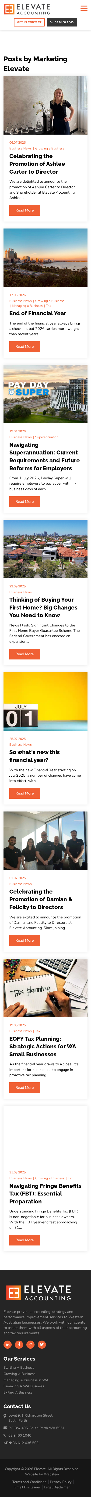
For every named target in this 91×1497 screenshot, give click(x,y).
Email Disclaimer (27, 1487)
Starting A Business (19, 1367)
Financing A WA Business (24, 1386)
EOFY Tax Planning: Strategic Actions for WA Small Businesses (42, 1046)
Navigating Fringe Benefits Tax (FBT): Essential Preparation (45, 1193)
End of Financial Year (37, 313)
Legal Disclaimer (57, 1487)
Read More (24, 210)
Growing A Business (19, 1373)
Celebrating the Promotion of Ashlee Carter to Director (37, 164)
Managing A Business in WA (26, 1380)
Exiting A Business (18, 1392)
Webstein (51, 1474)
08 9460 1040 (64, 22)
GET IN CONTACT (29, 22)
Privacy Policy (61, 1482)
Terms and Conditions (29, 1482)
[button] (84, 8)
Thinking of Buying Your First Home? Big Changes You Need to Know (43, 607)
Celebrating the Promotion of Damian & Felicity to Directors (41, 899)
